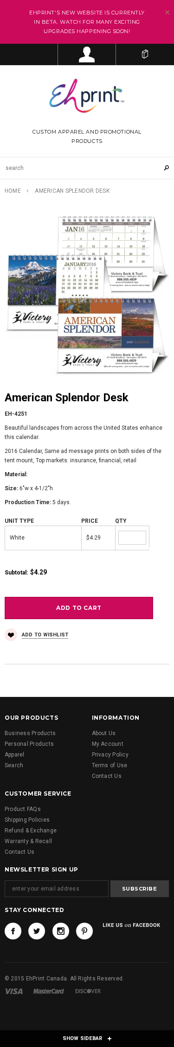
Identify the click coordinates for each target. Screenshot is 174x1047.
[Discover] (88, 991)
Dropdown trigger (87, 54)
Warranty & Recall (28, 841)
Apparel (15, 754)
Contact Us (107, 776)
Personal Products (29, 744)
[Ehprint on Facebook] (13, 931)
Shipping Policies (27, 820)
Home (13, 191)
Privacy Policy (110, 754)
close (167, 12)
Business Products (30, 733)
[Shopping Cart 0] (145, 54)
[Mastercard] (48, 991)
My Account (107, 744)
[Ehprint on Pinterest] (84, 931)
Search (14, 765)
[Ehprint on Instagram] (60, 931)
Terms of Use (110, 765)
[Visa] (14, 991)
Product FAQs (23, 809)
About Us (104, 733)
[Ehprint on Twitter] (36, 931)
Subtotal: (16, 572)
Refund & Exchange (31, 830)
